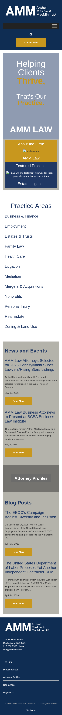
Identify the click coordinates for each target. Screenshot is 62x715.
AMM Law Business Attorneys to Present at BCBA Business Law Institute (30, 416)
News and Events (26, 351)
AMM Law (31, 158)
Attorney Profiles (11, 677)
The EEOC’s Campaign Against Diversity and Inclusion (30, 514)
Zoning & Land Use (21, 326)
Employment (15, 226)
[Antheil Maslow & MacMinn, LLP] (31, 11)
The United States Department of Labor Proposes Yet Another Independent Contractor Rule (30, 567)
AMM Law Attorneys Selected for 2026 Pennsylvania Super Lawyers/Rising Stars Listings (29, 365)
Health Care (15, 256)
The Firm (8, 662)
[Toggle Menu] (54, 25)
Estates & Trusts (19, 236)
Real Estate (14, 316)
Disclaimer (31, 710)
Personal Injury (17, 306)
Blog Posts (18, 503)
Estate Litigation (31, 184)
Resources (9, 684)
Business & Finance (21, 216)
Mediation (13, 276)
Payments (8, 692)
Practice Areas (31, 205)
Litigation (12, 266)
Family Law (14, 246)
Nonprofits (13, 296)
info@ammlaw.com (12, 649)
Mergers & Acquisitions (24, 286)
